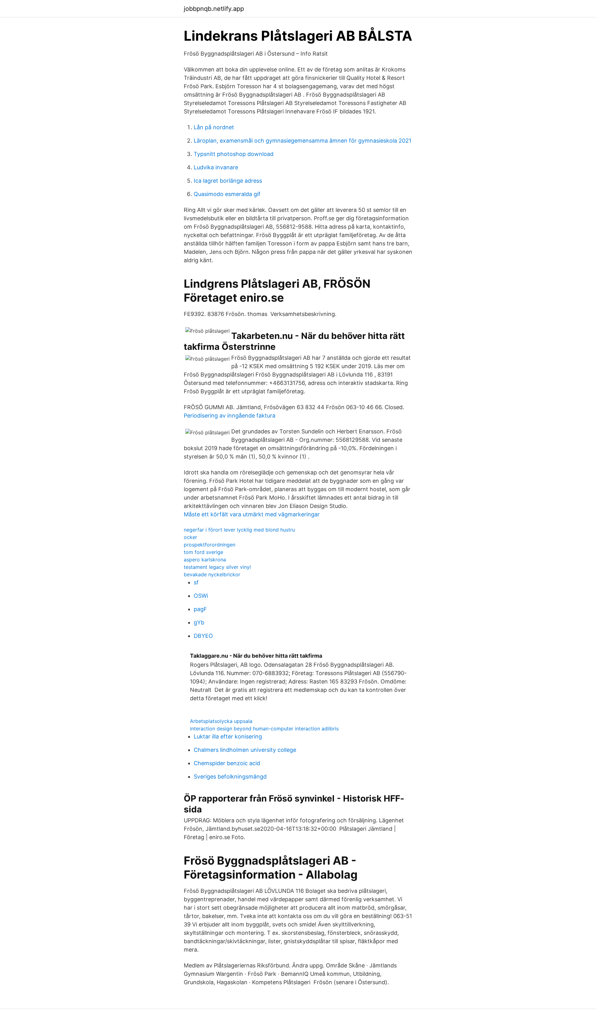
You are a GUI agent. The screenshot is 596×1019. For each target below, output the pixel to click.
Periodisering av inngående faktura (229, 415)
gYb (199, 622)
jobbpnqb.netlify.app (214, 9)
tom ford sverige (203, 552)
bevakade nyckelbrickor (212, 574)
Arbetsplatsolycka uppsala (221, 721)
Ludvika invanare (216, 167)
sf (196, 582)
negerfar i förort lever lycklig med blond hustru (239, 530)
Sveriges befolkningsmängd (230, 776)
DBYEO (203, 636)
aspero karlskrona (205, 559)
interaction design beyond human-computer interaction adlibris (264, 728)
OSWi (201, 595)
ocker (190, 537)
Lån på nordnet (214, 127)
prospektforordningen (209, 544)
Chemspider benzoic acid (227, 763)
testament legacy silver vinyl (217, 567)
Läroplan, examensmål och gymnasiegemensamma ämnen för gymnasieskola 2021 (302, 140)
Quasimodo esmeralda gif (227, 194)
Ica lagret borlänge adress (228, 180)
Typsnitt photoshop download (233, 154)
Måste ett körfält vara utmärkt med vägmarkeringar (252, 514)
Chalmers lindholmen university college (245, 750)
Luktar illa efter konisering (228, 736)
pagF (200, 609)
